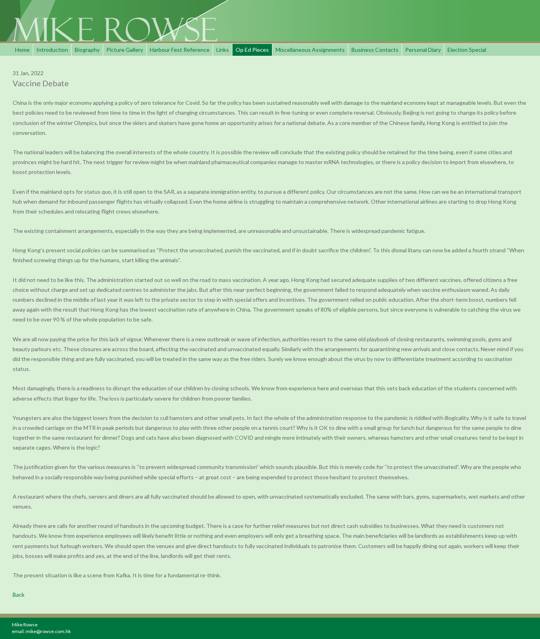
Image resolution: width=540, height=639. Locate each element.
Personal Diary (423, 49)
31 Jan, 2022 (28, 73)
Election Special (466, 49)
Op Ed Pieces (252, 49)
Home (22, 49)
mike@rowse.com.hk (48, 631)
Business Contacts (374, 49)
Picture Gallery (124, 49)
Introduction (52, 49)
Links (222, 49)
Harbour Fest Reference (180, 49)
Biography (87, 49)
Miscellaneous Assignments (310, 49)
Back (19, 594)
